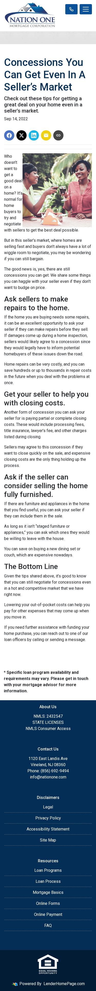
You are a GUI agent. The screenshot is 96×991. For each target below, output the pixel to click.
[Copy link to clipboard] (58, 135)
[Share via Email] (46, 135)
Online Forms (48, 903)
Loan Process (48, 881)
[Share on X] (21, 135)
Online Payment (48, 914)
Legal (48, 807)
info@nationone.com (48, 777)
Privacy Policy (48, 818)
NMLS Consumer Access (48, 728)
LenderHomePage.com (64, 983)
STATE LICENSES (48, 722)
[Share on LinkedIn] (34, 135)
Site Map (48, 840)
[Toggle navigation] (86, 9)
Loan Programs (48, 870)
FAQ (48, 925)
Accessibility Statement (48, 829)
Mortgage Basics (48, 892)
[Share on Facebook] (9, 135)
